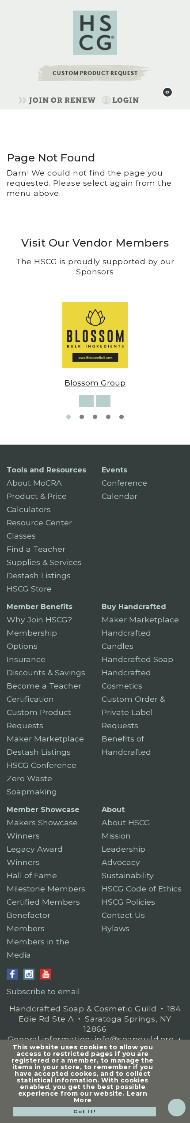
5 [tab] (121, 417)
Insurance (26, 659)
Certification (30, 699)
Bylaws (115, 928)
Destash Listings (39, 575)
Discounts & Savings (46, 672)
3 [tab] (95, 417)
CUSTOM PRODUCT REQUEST (95, 73)
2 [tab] (82, 417)
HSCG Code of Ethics (142, 888)
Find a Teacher (36, 549)
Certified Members (43, 901)
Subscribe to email (43, 991)
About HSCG (126, 822)
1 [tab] (68, 417)
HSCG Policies (128, 901)
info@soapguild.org (135, 1039)
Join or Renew (62, 100)
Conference (124, 482)
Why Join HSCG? (39, 619)
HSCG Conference (41, 765)
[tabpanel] (95, 345)
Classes (21, 535)
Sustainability (128, 875)
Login (125, 100)
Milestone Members (46, 888)
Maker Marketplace (45, 738)
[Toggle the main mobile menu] (149, 99)
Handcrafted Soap (137, 659)
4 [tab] (108, 417)
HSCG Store (29, 588)
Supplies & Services (44, 562)
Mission (116, 835)
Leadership (123, 848)
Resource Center (39, 522)
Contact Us (123, 915)
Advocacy (121, 862)
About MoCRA (34, 482)
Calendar (119, 496)
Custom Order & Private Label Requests (133, 712)
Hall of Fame (32, 875)
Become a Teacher (44, 685)
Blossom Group (95, 382)
